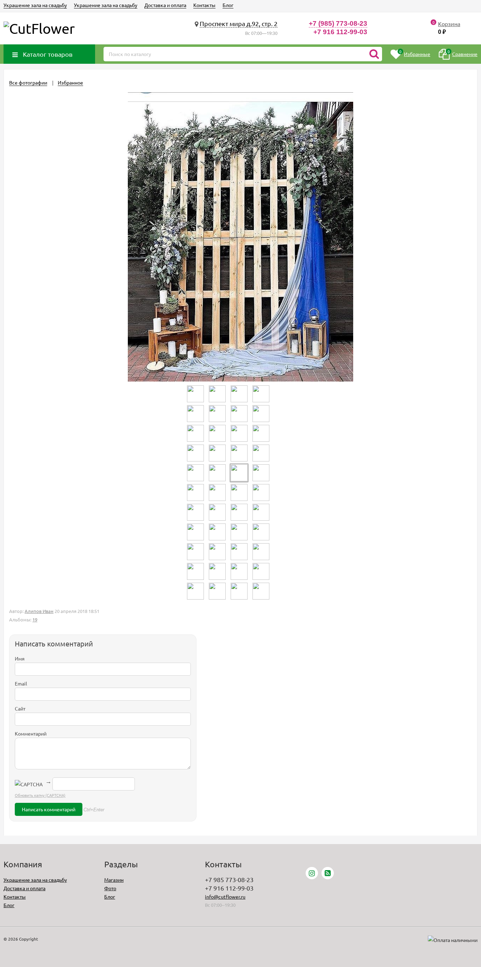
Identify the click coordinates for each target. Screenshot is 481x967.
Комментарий (30, 733)
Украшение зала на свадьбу (35, 5)
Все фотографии (28, 82)
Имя (20, 658)
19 (34, 619)
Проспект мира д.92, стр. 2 (238, 23)
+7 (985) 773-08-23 (338, 23)
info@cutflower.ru (225, 896)
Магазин (114, 879)
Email (21, 683)
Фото (110, 888)
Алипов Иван (39, 611)
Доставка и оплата (165, 5)
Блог (228, 5)
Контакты (204, 5)
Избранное (70, 82)
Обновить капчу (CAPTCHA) (40, 795)
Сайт (20, 708)
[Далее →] (240, 379)
